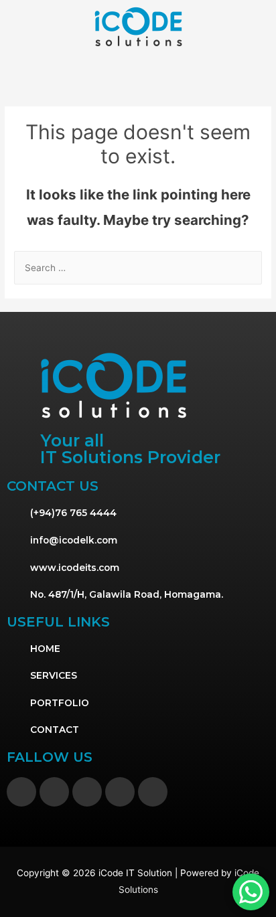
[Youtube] (120, 792)
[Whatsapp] (152, 792)
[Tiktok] (87, 792)
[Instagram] (54, 792)
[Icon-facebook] (21, 792)
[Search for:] (138, 267)
